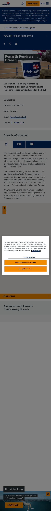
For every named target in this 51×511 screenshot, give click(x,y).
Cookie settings (29, 257)
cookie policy (36, 250)
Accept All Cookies (25, 269)
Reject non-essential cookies (25, 262)
